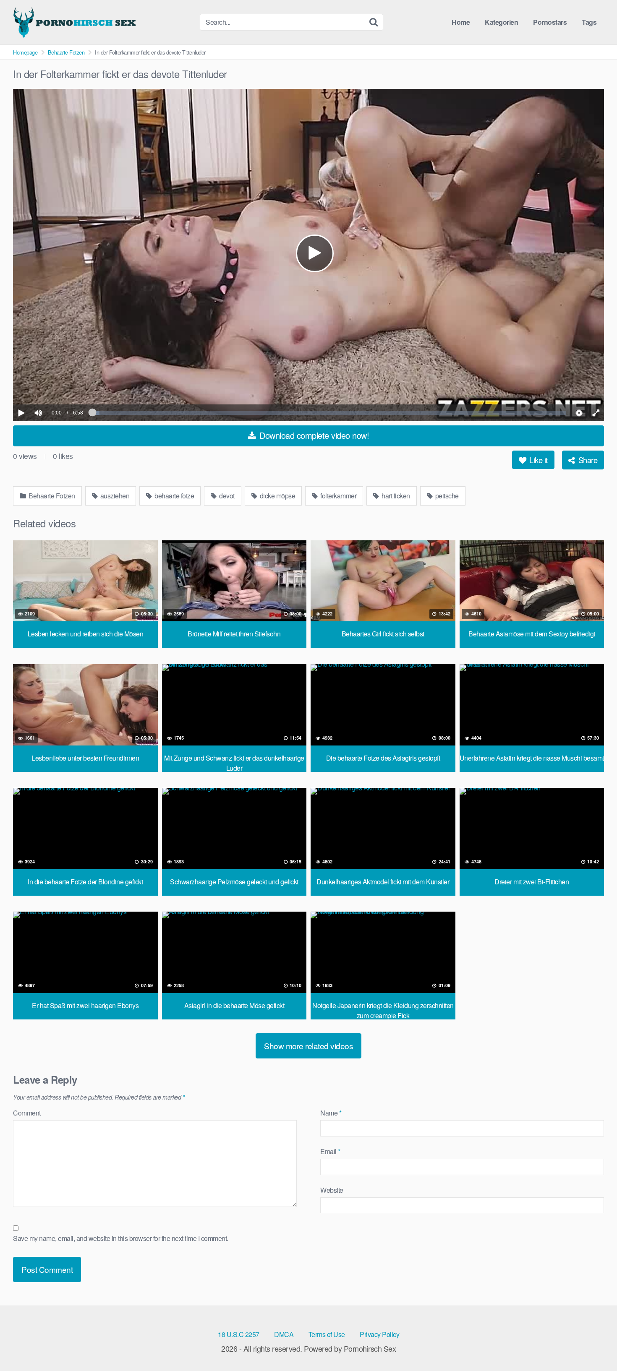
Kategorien (501, 22)
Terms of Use (326, 1334)
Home (461, 22)
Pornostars (550, 22)
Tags (589, 22)
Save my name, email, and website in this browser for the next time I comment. (120, 1238)
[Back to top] (594, 1344)
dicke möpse (276, 495)
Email (330, 1151)
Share (586, 459)
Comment (27, 1113)
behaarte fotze (173, 495)
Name (330, 1113)
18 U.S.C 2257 (238, 1334)
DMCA (283, 1334)
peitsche (446, 495)
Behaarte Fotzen (66, 52)
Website (331, 1190)
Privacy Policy (379, 1334)
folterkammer (338, 495)
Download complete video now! (313, 435)
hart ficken (395, 495)
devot (226, 495)
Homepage (25, 52)
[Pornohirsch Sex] (76, 22)
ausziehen (114, 495)
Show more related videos (308, 1045)
